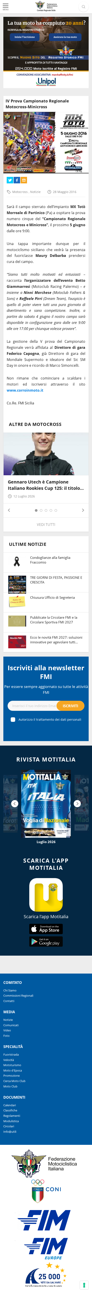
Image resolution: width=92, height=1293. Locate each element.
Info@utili (9, 1132)
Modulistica (11, 1121)
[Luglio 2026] (46, 804)
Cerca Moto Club (14, 1081)
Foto (6, 1036)
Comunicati (11, 1025)
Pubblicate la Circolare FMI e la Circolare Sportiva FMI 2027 (53, 619)
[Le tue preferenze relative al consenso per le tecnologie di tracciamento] (84, 1285)
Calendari (9, 1105)
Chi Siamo (10, 990)
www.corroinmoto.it (25, 390)
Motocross (20, 192)
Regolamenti (11, 1116)
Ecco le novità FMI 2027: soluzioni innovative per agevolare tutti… (56, 639)
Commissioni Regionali (18, 996)
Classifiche (10, 1110)
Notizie (35, 192)
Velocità (8, 1060)
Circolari (8, 1126)
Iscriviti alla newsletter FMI (46, 672)
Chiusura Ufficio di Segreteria (52, 597)
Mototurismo (12, 1065)
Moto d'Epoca (12, 1070)
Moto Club (10, 1086)
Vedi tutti (46, 524)
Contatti (8, 1001)
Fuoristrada (11, 1054)
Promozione (11, 1076)
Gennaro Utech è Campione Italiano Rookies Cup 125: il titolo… (46, 485)
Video (7, 1030)
